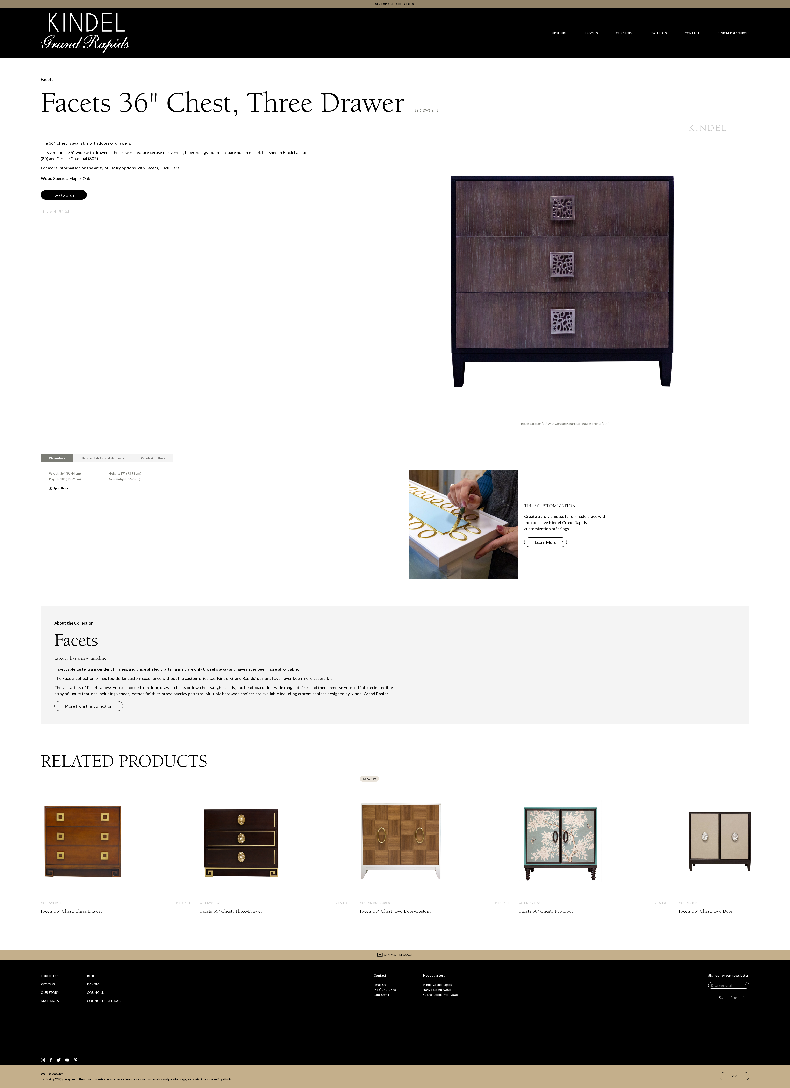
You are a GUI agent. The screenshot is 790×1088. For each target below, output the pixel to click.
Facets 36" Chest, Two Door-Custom (435, 854)
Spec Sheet (60, 488)
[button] (747, 767)
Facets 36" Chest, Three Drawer (116, 854)
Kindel (93, 976)
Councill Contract (105, 1001)
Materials (50, 1001)
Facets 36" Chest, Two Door (594, 854)
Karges (93, 984)
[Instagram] (43, 1060)
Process (48, 984)
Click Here (170, 167)
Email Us (380, 985)
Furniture (50, 976)
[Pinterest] (76, 1060)
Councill (95, 992)
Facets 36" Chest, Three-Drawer (275, 854)
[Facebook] (51, 1060)
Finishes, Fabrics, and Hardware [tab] (102, 458)
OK (734, 1076)
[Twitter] (59, 1060)
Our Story (50, 992)
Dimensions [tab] (57, 458)
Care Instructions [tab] (153, 458)
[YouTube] (67, 1060)
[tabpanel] (211, 477)
